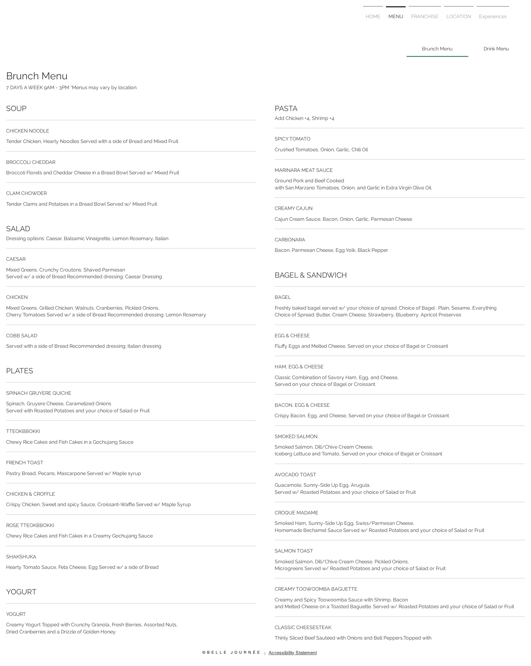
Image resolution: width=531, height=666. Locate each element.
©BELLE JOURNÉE (232, 652)
